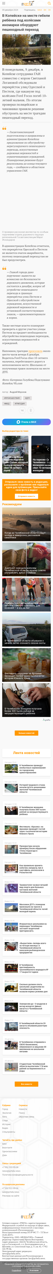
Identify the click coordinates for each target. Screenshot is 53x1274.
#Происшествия (12, 398)
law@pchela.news (36, 1258)
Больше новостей (26, 733)
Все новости (26, 1084)
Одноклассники (9, 1151)
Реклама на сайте (10, 1196)
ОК (49, 10)
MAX (40, 10)
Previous (48, 449)
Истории (6, 1124)
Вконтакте (7, 1147)
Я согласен (34, 1270)
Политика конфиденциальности (17, 1175)
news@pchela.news (11, 1171)
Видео (5, 1128)
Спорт (5, 1120)
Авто (4, 1117)
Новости (23, 1109)
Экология (6, 1113)
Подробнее (16, 1270)
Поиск (22, 1113)
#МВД (6, 404)
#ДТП (27, 398)
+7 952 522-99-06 (10, 1167)
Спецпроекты (8, 1132)
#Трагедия (20, 404)
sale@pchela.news (10, 1192)
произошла (35, 351)
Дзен (4, 1155)
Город (5, 1109)
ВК (45, 10)
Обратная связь (26, 1117)
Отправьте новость (26, 496)
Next (48, 460)
